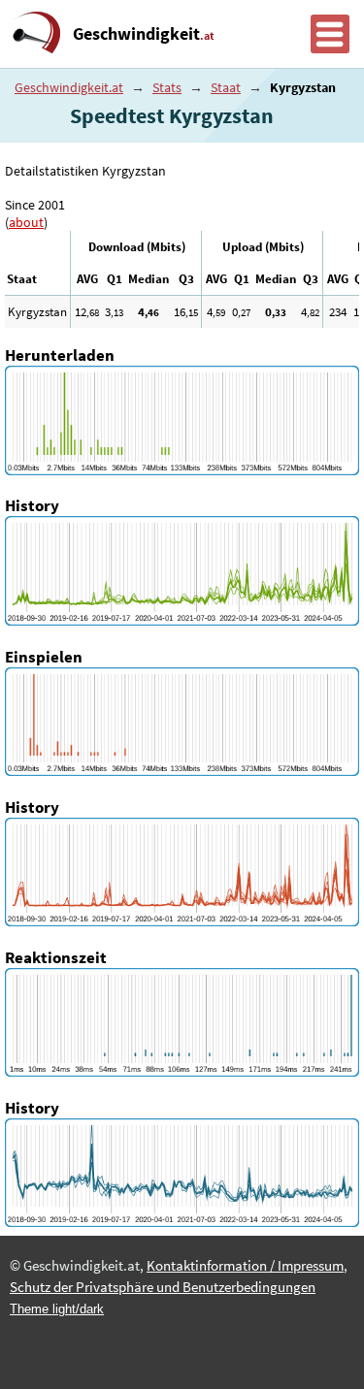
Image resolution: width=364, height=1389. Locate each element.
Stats (167, 87)
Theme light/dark (57, 1309)
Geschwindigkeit (144, 34)
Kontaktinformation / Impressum (245, 1266)
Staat (226, 87)
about (26, 222)
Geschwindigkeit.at (69, 87)
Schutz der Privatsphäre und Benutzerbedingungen (162, 1287)
